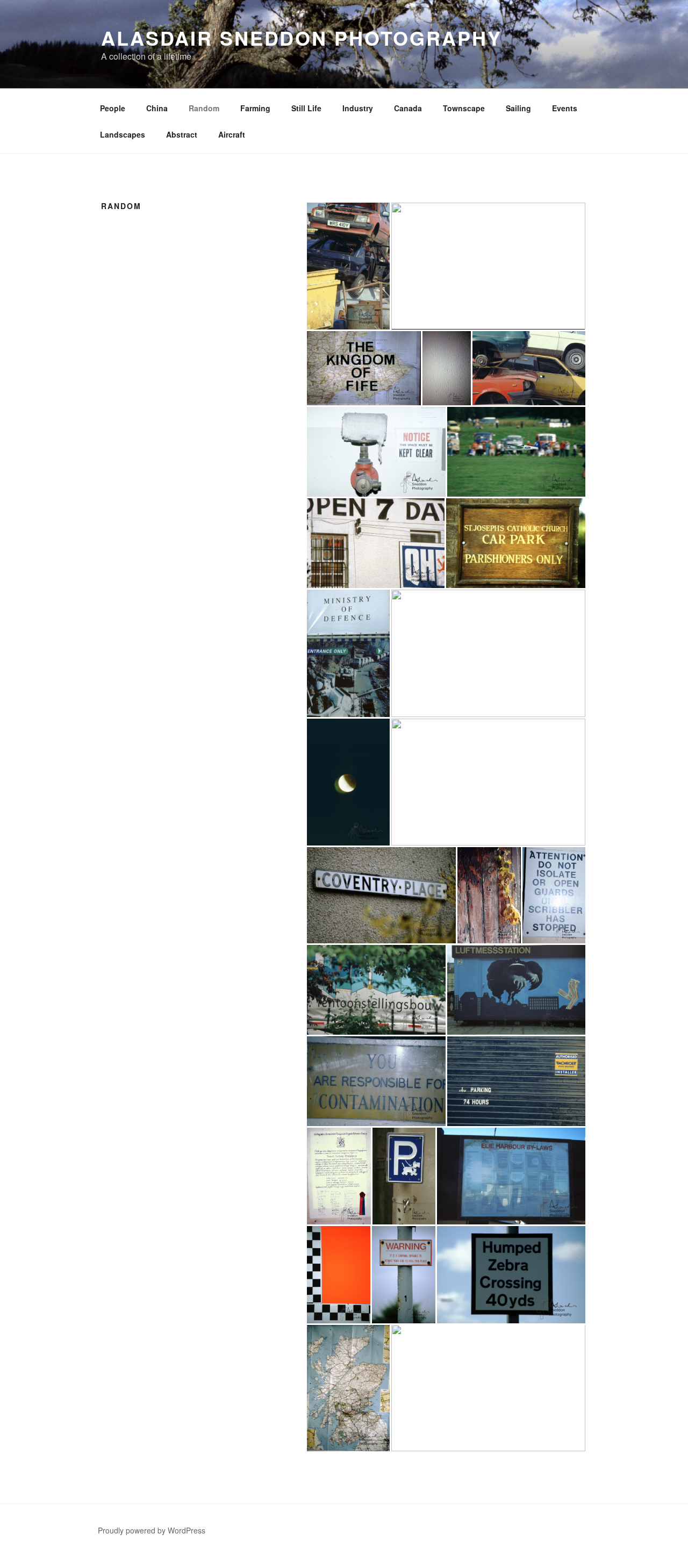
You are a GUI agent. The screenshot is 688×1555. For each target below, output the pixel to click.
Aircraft (231, 134)
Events (564, 108)
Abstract (181, 134)
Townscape (464, 108)
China (157, 108)
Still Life (306, 108)
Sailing (518, 108)
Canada (408, 108)
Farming (255, 108)
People (112, 108)
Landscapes (122, 134)
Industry (357, 108)
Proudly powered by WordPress (151, 1530)
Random (204, 108)
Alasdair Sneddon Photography (301, 38)
